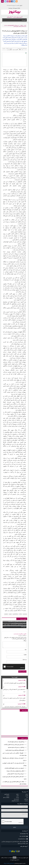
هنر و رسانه (16, 799)
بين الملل (26, 799)
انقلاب (17, 796)
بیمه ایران (25, 614)
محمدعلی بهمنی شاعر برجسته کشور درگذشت (15, 744)
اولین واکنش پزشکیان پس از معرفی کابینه (16, 750)
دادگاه (20, 614)
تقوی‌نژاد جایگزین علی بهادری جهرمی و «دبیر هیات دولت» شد (14, 754)
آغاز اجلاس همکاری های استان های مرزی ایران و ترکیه (14, 777)
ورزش (17, 797)
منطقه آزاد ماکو (6, 797)
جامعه (17, 794)
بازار (27, 797)
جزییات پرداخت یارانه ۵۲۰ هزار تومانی (16, 774)
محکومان (6, 614)
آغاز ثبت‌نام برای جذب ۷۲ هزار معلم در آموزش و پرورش (14, 764)
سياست (26, 801)
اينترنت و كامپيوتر (15, 801)
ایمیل (25, 654)
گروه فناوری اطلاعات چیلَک (9, 863)
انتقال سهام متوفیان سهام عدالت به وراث (16, 771)
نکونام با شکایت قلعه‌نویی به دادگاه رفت (17, 622)
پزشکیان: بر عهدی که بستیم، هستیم (17, 747)
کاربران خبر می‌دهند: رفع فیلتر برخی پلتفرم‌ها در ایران (14, 759)
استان (27, 794)
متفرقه (7, 796)
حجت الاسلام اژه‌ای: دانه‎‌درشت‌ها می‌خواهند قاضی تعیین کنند (14, 626)
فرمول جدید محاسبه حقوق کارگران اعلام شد (15, 768)
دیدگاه (25, 640)
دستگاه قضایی (15, 614)
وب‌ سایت (24, 659)
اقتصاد (26, 796)
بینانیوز (14, 858)
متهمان (10, 614)
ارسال (14, 827)
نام (25, 649)
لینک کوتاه (14, 50)
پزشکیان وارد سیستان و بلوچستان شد (17, 742)
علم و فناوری (6, 794)
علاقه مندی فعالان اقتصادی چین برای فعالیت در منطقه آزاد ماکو (14, 782)
